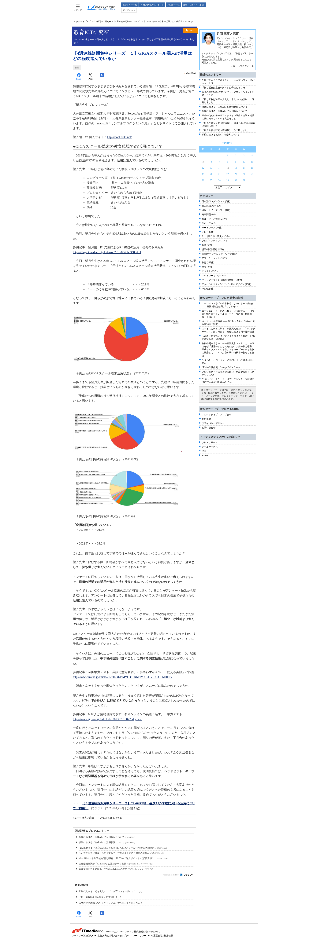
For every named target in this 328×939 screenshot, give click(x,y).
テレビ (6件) (208, 232)
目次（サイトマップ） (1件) (216, 210)
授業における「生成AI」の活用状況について (107, 842)
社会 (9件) (207, 267)
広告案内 (102, 935)
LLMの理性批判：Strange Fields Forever (221, 367)
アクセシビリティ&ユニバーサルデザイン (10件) (226, 284)
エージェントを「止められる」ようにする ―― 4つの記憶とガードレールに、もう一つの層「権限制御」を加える (228, 314)
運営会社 (157, 935)
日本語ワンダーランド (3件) (216, 201)
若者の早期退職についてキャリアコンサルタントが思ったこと (111, 902)
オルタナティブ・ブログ (83, 21)
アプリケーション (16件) (214, 258)
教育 (77, 67)
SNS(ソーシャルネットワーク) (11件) (220, 253)
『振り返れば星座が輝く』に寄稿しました (100, 897)
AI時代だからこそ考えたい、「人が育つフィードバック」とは (111, 891)
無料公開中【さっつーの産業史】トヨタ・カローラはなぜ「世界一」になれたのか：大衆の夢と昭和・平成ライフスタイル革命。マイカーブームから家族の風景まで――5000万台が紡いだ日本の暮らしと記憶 (228, 349)
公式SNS (91, 935)
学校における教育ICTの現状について (221, 134)
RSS (191, 30)
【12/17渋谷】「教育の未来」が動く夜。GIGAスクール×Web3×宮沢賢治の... (123, 847)
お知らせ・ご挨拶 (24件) (214, 219)
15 (227, 168)
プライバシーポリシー (213, 423)
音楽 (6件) (207, 245)
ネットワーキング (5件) (214, 275)
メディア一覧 (79, 935)
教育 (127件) (208, 262)
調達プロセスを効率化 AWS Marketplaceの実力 (116, 869)
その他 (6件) (208, 288)
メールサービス (210, 447)
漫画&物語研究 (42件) (213, 249)
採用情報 (168, 935)
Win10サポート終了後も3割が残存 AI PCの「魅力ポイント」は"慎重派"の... (123, 858)
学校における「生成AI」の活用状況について (107, 837)
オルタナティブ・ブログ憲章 (216, 414)
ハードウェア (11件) (212, 227)
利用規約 (206, 419)
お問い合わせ (208, 427)
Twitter (205, 455)
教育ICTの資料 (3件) (212, 205)
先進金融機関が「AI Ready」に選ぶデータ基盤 (115, 863)
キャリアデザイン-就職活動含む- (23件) (222, 280)
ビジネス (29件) (210, 271)
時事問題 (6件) (209, 214)
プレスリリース (210, 442)
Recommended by (171, 875)
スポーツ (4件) (209, 223)
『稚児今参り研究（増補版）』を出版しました (226, 130)
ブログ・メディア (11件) (214, 240)
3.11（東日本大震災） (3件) (215, 236)
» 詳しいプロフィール (242, 66)
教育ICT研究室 (104, 21)
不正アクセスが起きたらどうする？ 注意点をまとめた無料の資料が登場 (121, 853)
